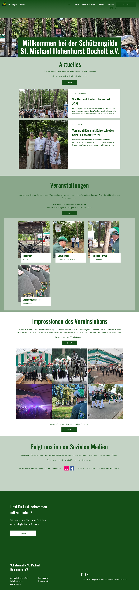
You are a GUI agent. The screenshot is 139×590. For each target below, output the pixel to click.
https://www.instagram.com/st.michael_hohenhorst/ (40, 468)
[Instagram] (66, 468)
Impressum (43, 578)
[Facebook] (72, 468)
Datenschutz (43, 581)
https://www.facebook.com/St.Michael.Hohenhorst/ (99, 468)
